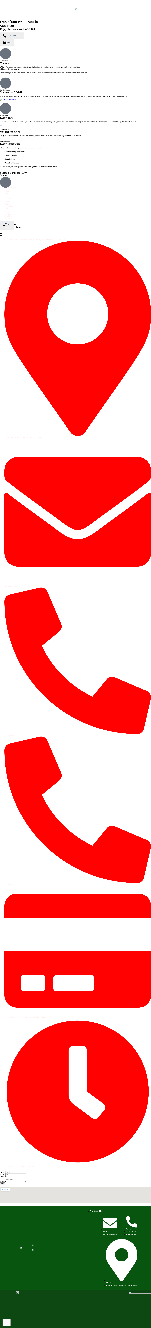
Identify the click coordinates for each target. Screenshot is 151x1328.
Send (2, 1183)
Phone (3, 1177)
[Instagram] (16, 9)
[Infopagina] (1, 236)
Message (3, 1181)
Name (3, 1172)
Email (2, 1174)
